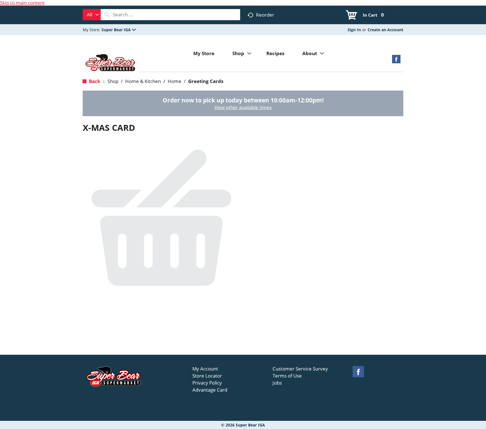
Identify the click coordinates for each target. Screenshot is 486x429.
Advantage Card (209, 390)
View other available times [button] (243, 107)
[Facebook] (396, 61)
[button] (119, 29)
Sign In (354, 29)
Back (94, 81)
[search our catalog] (107, 14)
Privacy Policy (207, 383)
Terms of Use (287, 376)
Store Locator (207, 376)
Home (174, 81)
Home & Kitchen (143, 81)
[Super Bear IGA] (111, 63)
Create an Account (385, 29)
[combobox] (92, 14)
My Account (205, 369)
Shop (112, 81)
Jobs (277, 383)
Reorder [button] (265, 15)
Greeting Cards (205, 81)
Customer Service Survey (300, 369)
